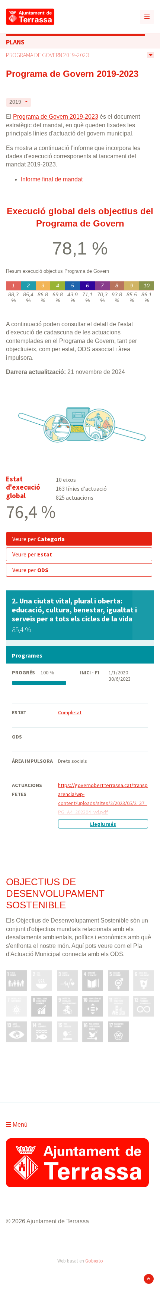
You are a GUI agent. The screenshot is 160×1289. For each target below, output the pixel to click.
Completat (69, 712)
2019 (15, 102)
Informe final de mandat (52, 179)
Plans (15, 42)
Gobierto (94, 1261)
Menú (19, 1124)
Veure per (38, 539)
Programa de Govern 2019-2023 (47, 55)
